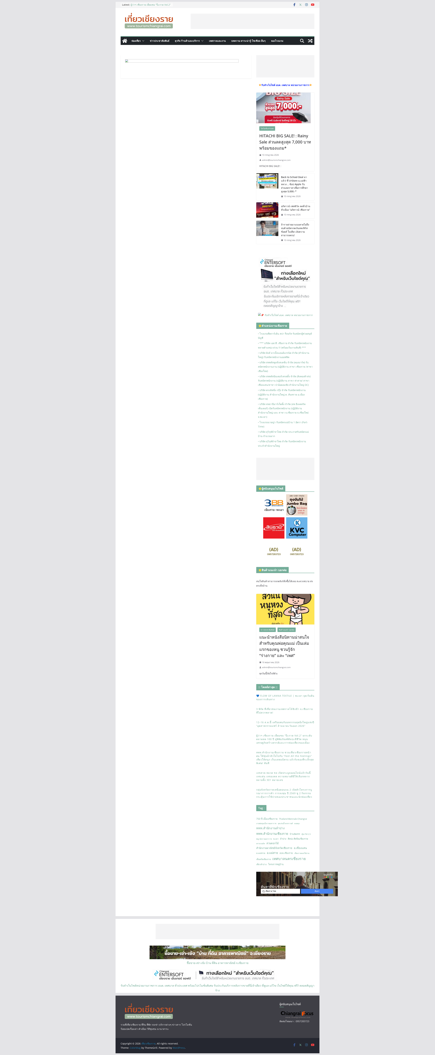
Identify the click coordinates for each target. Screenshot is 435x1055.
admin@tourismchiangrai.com (276, 160)
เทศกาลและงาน (217, 40)
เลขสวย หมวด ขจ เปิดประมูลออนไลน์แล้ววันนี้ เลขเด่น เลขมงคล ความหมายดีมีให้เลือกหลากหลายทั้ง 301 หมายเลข (283, 776)
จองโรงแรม (277, 40)
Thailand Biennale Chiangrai (293, 818)
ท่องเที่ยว (136, 40)
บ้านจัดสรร (295, 833)
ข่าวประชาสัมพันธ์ (159, 40)
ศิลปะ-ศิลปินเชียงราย (298, 838)
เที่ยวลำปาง (261, 864)
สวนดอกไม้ (272, 843)
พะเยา (276, 839)
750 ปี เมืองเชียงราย (266, 818)
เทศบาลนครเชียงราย (289, 858)
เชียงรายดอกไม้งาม (301, 853)
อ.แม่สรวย (260, 853)
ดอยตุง (297, 823)
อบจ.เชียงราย (286, 853)
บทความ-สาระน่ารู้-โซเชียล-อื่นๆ (248, 40)
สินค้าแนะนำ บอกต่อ (286, 630)
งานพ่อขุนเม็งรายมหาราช (266, 823)
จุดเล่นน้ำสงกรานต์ (285, 823)
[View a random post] (310, 41)
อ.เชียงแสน (300, 848)
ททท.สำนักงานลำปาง (270, 828)
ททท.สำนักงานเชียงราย (272, 833)
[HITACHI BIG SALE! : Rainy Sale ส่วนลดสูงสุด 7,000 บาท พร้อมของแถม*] (285, 108)
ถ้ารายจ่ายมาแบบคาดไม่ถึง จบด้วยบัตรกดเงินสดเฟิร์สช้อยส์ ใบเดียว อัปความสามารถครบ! (295, 230)
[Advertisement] (252, 21)
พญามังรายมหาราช (264, 839)
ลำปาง (283, 838)
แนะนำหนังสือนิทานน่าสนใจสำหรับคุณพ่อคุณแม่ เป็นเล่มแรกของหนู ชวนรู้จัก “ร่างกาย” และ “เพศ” (284, 646)
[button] (142, 40)
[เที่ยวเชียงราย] (125, 41)
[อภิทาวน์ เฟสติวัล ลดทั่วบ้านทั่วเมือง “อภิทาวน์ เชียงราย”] (267, 210)
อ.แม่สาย (272, 853)
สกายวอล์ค (260, 843)
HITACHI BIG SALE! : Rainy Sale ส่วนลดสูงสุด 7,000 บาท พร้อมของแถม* (285, 142)
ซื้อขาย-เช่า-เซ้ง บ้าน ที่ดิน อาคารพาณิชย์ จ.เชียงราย (217, 963)
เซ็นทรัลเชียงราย (263, 859)
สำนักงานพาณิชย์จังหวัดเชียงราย (274, 848)
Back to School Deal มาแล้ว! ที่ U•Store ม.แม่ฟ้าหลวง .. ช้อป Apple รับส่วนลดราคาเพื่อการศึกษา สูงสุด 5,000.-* (294, 184)
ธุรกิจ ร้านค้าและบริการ (187, 40)
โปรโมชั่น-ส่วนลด (267, 128)
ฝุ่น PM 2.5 (306, 834)
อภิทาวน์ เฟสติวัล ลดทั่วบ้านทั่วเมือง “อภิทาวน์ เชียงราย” (295, 208)
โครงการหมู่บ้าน (276, 864)
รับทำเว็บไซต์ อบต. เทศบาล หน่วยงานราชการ (288, 315)
